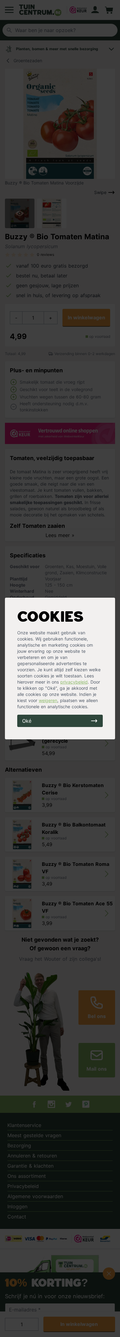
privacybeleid (74, 682)
